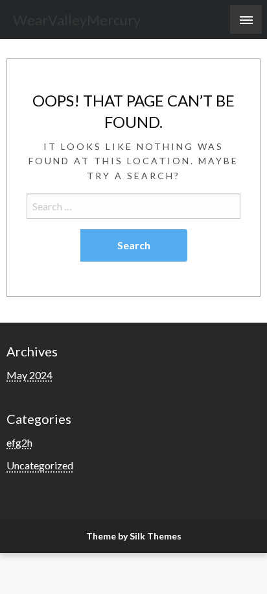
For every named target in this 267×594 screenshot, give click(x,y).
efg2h (19, 442)
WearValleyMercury (77, 20)
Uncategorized (39, 465)
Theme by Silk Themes (133, 535)
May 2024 (29, 375)
